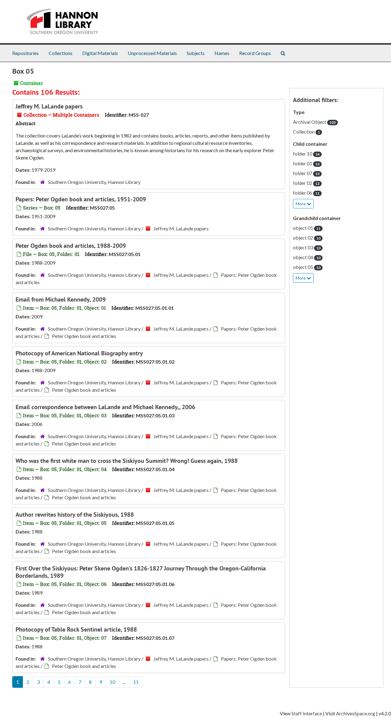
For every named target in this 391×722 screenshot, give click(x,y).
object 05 (306, 267)
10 (112, 682)
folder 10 (306, 153)
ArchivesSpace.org (355, 713)
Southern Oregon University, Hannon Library (94, 182)
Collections (60, 53)
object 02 (306, 237)
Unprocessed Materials (152, 53)
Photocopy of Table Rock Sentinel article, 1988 (76, 629)
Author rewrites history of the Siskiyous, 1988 (75, 515)
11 (136, 682)
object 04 (306, 257)
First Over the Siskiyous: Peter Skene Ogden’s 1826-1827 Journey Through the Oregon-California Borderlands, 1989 (141, 572)
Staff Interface (306, 713)
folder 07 (306, 173)
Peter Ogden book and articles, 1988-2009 (71, 246)
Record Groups (255, 53)
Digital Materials (100, 53)
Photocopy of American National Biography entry (79, 353)
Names (221, 53)
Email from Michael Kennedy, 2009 (61, 299)
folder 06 (306, 193)
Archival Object (314, 122)
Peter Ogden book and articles (84, 336)
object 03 (306, 247)
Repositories (25, 53)
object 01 (306, 228)
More (301, 203)
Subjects (196, 53)
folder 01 (306, 163)
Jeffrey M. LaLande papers (49, 106)
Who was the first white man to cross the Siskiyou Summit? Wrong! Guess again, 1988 (127, 461)
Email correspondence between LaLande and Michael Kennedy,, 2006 (105, 407)
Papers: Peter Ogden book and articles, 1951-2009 (81, 199)
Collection (306, 131)
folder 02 (306, 183)
